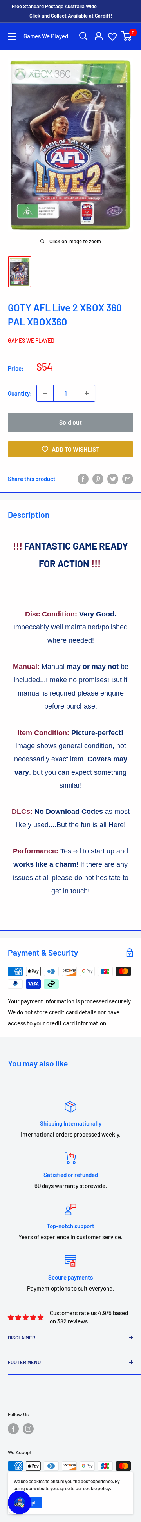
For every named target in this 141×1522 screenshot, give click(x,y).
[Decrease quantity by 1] (45, 393)
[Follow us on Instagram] (28, 1428)
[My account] (99, 36)
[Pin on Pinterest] (97, 478)
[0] (127, 36)
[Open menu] (12, 36)
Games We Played (31, 340)
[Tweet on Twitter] (112, 478)
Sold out (70, 422)
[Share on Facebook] (83, 478)
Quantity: (20, 393)
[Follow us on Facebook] (13, 1428)
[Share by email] (127, 478)
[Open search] (83, 36)
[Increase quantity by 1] (86, 393)
